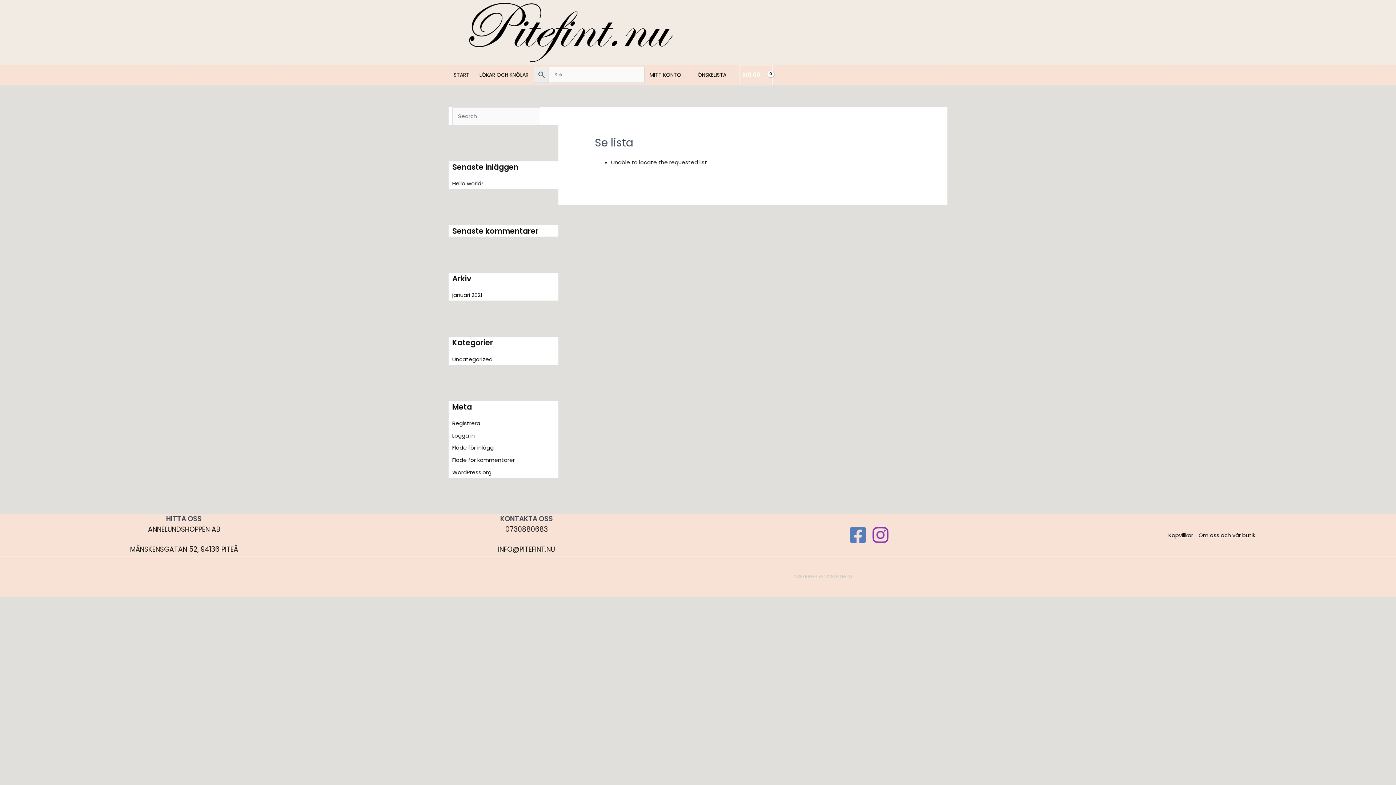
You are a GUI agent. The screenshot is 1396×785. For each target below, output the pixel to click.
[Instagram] (880, 535)
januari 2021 (467, 295)
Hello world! (467, 183)
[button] (684, 74)
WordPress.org (472, 472)
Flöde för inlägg (473, 447)
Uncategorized (472, 359)
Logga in (463, 435)
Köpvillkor (1180, 535)
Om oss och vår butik (1227, 535)
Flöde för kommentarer (483, 460)
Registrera (466, 423)
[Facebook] (858, 535)
